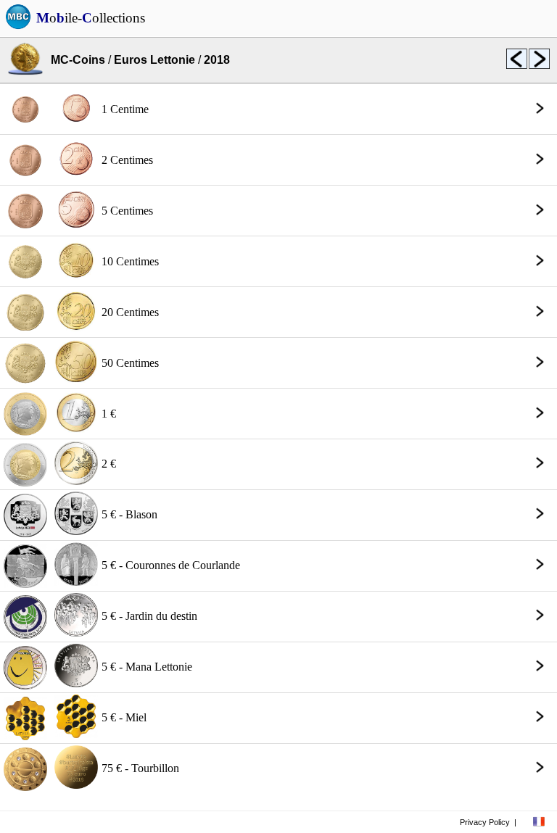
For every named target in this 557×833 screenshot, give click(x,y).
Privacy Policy (485, 822)
